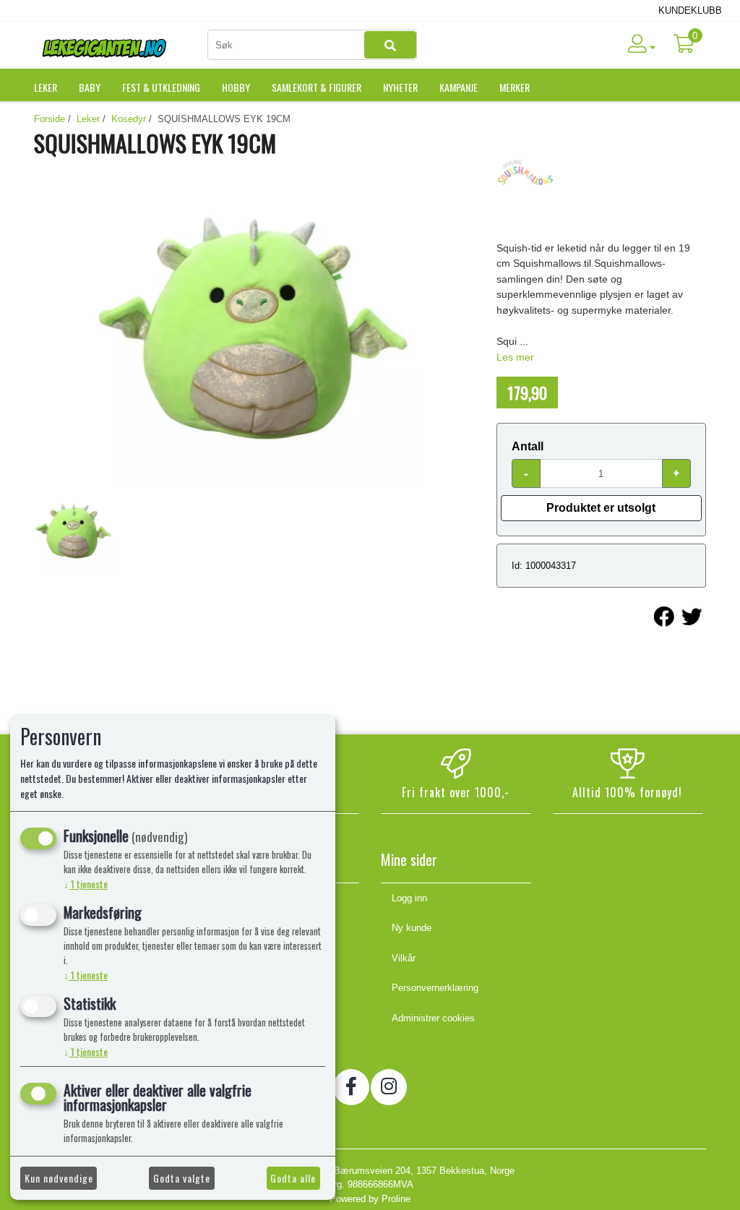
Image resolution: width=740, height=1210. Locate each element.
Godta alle (293, 1177)
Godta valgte (181, 1177)
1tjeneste (86, 883)
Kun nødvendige (59, 1177)
